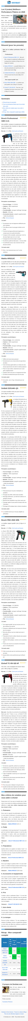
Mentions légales (15, 1013)
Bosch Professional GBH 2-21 (11, 57)
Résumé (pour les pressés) (9, 102)
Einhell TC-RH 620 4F (9, 87)
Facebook (4, 1001)
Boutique (4, 1012)
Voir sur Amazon (10, 218)
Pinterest (10, 1001)
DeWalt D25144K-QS (9, 72)
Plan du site (7, 1013)
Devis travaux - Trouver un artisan (15, 1012)
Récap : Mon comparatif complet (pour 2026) (13, 112)
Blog (25, 1012)
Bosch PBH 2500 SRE (9, 82)
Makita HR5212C (8, 66)
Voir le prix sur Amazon (17, 131)
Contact (22, 1013)
